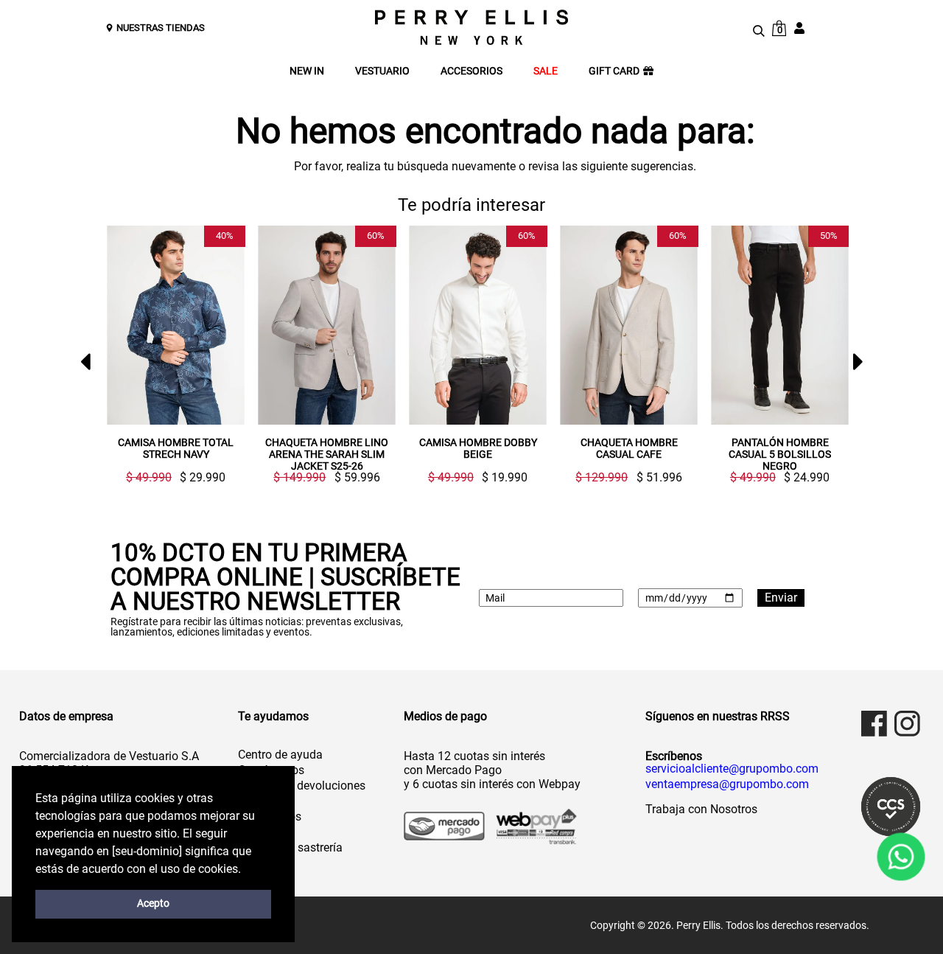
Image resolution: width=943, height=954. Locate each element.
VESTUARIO (382, 71)
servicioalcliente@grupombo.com (731, 769)
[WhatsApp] (901, 856)
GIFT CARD (614, 71)
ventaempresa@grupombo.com (727, 784)
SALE (545, 71)
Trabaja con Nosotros (701, 809)
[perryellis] (471, 27)
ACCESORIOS (471, 71)
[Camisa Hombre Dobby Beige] (477, 325)
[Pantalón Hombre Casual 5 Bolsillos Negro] (779, 325)
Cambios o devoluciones (301, 786)
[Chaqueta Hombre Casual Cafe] (628, 325)
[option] (169, 355)
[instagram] (907, 724)
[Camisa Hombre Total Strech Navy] (175, 325)
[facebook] (874, 724)
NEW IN (307, 71)
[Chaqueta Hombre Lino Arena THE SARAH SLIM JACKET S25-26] (326, 325)
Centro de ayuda (280, 755)
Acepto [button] (153, 903)
